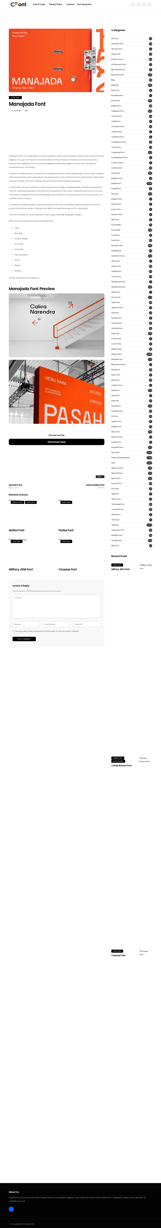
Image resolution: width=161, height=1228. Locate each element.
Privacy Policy (55, 4)
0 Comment (16, 111)
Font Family (115, 230)
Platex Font (66, 530)
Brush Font (115, 101)
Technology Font (118, 504)
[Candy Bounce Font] (146, 851)
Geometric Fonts (118, 256)
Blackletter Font (117, 75)
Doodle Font (116, 189)
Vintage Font (116, 540)
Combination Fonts (118, 142)
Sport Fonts (116, 478)
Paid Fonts (115, 390)
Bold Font (115, 85)
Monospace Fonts (118, 364)
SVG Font (115, 489)
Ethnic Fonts (116, 204)
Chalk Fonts (116, 121)
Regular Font (116, 427)
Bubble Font (116, 106)
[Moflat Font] (32, 512)
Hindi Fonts (115, 292)
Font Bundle (116, 225)
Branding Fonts (117, 95)
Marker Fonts (116, 349)
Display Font (17, 502)
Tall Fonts (115, 494)
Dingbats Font (117, 178)
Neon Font (115, 380)
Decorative (115, 173)
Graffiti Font (116, 271)
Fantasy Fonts (116, 214)
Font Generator (84, 4)
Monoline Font (117, 359)
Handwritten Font (118, 287)
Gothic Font (116, 266)
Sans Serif (15, 98)
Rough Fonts (116, 442)
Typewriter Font (117, 530)
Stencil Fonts (116, 483)
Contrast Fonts (117, 163)
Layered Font (116, 323)
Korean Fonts (116, 318)
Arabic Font (115, 54)
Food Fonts (115, 235)
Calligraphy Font (117, 111)
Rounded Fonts (117, 447)
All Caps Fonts (117, 49)
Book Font (115, 90)
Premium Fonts (117, 411)
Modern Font (116, 354)
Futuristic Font (117, 245)
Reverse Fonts (117, 437)
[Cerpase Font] (81, 551)
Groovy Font (116, 276)
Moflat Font (16, 530)
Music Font (115, 375)
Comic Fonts (116, 147)
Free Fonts (115, 240)
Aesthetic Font (117, 44)
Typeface (115, 525)
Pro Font (114, 416)
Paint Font (115, 395)
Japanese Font (117, 308)
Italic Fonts (115, 302)
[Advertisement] (80, 14)
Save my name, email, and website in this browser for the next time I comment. (47, 631)
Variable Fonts (117, 535)
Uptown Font (15, 486)
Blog (113, 80)
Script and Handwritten (120, 458)
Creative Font (116, 168)
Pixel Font (115, 401)
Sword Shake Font (95, 486)
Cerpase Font (67, 569)
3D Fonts (114, 38)
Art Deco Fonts (117, 59)
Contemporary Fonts (119, 157)
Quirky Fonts (116, 421)
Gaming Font (116, 251)
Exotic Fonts (116, 209)
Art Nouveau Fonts (118, 64)
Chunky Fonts (116, 132)
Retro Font (115, 432)
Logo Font (115, 333)
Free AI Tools (39, 4)
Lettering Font (117, 328)
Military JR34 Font (21, 569)
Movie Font (115, 370)
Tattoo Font (116, 499)
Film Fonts (115, 220)
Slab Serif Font (117, 473)
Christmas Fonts (117, 126)
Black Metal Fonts (118, 70)
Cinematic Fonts (117, 137)
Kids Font (115, 313)
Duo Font (115, 194)
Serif (113, 463)
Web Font (115, 546)
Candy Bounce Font (121, 765)
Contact (70, 4)
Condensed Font (118, 152)
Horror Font (115, 297)
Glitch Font (115, 261)
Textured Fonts (117, 509)
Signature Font (117, 468)
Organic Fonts (117, 385)
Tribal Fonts (116, 514)
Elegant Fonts (116, 199)
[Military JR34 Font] (32, 551)
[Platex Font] (81, 512)
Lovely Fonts (116, 339)
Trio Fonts (115, 520)
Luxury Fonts (116, 344)
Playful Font (116, 406)
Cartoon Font (116, 116)
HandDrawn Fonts (118, 282)
